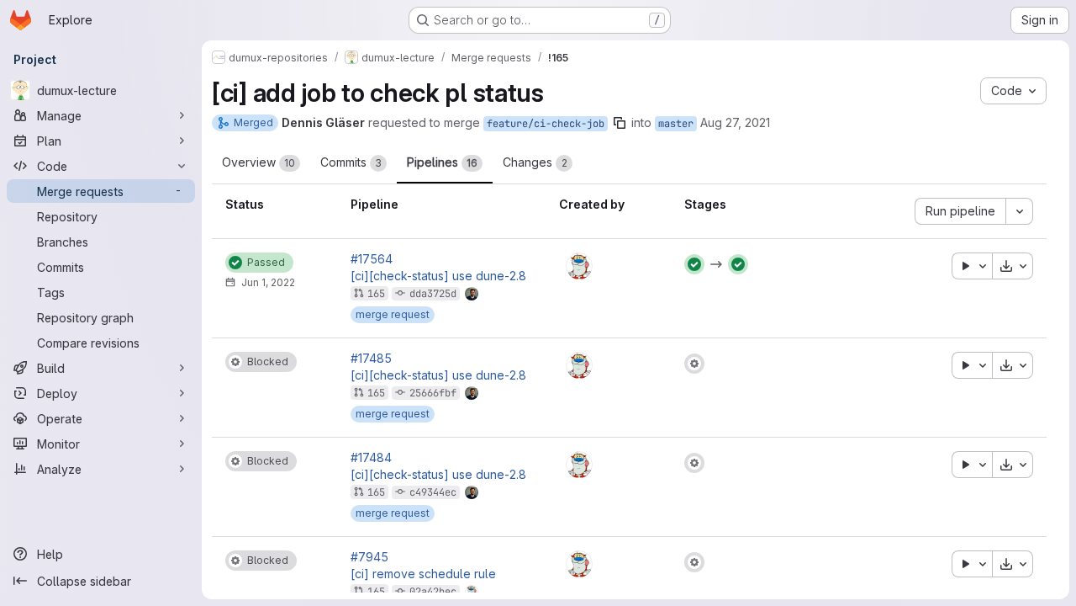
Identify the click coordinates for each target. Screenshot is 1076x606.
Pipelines (442, 162)
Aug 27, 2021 (735, 122)
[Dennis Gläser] (579, 265)
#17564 (372, 259)
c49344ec (432, 492)
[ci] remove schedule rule (423, 574)
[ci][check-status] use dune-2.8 (438, 276)
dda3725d (432, 293)
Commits (351, 162)
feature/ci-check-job (545, 123)
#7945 (369, 557)
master (676, 123)
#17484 (371, 458)
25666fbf (432, 393)
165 (376, 293)
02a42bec (432, 591)
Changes (535, 162)
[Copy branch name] (619, 123)
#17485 (371, 358)
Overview (258, 162)
